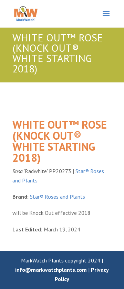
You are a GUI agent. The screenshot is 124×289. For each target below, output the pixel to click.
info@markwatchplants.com (51, 269)
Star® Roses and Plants (57, 196)
